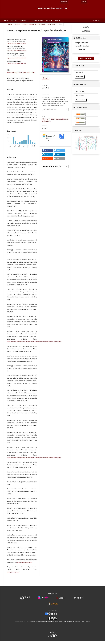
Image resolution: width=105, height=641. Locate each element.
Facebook (79, 72)
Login (84, 1)
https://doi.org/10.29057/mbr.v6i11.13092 (21, 72)
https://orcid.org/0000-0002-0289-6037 (16, 58)
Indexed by (24, 20)
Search (97, 20)
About (48, 20)
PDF (46, 78)
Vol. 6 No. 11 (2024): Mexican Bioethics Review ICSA (38, 24)
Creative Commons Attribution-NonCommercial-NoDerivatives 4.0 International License (60, 622)
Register (64, 1)
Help (57, 20)
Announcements (37, 20)
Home (6, 20)
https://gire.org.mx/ (13, 572)
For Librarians (80, 100)
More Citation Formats (49, 109)
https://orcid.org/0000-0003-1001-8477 (16, 63)
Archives (14, 20)
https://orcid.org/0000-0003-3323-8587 (16, 43)
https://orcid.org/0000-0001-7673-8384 (16, 50)
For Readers (80, 91)
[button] (47, 150)
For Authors (80, 95)
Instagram (79, 77)
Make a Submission (86, 58)
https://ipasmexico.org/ (24, 562)
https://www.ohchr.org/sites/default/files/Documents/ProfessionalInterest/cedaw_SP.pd (34, 342)
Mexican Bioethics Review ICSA (52, 8)
